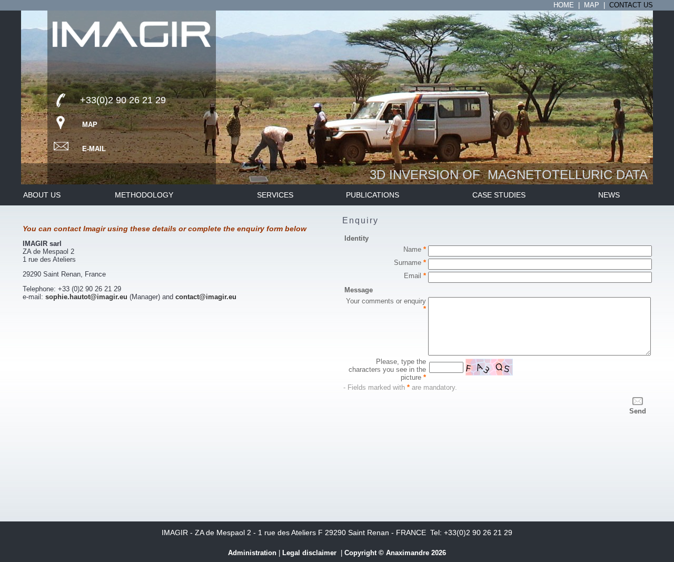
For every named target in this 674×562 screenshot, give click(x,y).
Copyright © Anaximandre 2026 (395, 553)
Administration (252, 553)
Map (591, 5)
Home (563, 5)
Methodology (145, 195)
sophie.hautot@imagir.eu (86, 297)
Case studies (499, 195)
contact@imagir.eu (205, 297)
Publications (372, 195)
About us (42, 195)
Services (275, 195)
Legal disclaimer (310, 553)
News (609, 195)
